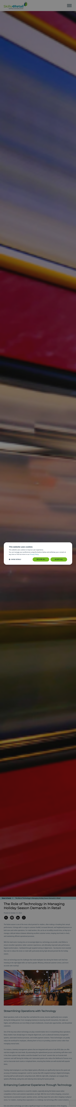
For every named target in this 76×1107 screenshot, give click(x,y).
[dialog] (38, 553)
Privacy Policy (34, 554)
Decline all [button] (41, 559)
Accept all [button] (59, 559)
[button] (15, 559)
